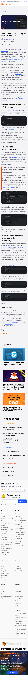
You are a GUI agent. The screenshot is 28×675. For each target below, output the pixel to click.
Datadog (3, 577)
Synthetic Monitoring (6, 542)
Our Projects (18, 564)
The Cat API (18, 74)
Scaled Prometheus (20, 532)
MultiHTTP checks (6, 247)
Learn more (22, 1)
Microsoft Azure (5, 573)
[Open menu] (25, 4)
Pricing (3, 516)
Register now (13, 672)
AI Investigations (5, 552)
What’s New (4, 554)
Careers (17, 589)
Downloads (18, 568)
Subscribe (22, 501)
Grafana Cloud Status (6, 557)
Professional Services (20, 603)
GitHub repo (15, 322)
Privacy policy (18, 504)
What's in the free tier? (7, 518)
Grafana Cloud (13, 110)
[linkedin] (9, 45)
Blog (4, 11)
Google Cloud (4, 571)
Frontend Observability (7, 539)
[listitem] (4, 333)
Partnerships (18, 591)
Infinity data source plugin (16, 58)
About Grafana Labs (20, 587)
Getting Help (18, 600)
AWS (2, 568)
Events (3, 594)
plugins (18, 49)
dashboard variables (17, 157)
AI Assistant (4, 520)
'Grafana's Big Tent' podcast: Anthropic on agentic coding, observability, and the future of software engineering (14, 386)
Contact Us (18, 598)
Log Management (19, 541)
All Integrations (5, 564)
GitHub (17, 566)
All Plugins (3, 566)
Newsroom (18, 594)
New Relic (3, 580)
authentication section (8, 187)
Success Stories (19, 596)
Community (4, 591)
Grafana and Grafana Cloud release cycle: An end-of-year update (14, 364)
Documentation (5, 587)
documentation (5, 322)
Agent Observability (6, 523)
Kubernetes (4, 575)
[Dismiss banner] (26, 653)
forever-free (12, 129)
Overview (3, 514)
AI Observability (19, 514)
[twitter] (2, 45)
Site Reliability (18, 538)
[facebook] (6, 45)
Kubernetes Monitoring (7, 529)
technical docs (8, 324)
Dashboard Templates (20, 571)
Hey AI (16, 605)
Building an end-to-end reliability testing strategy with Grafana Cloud (13, 409)
